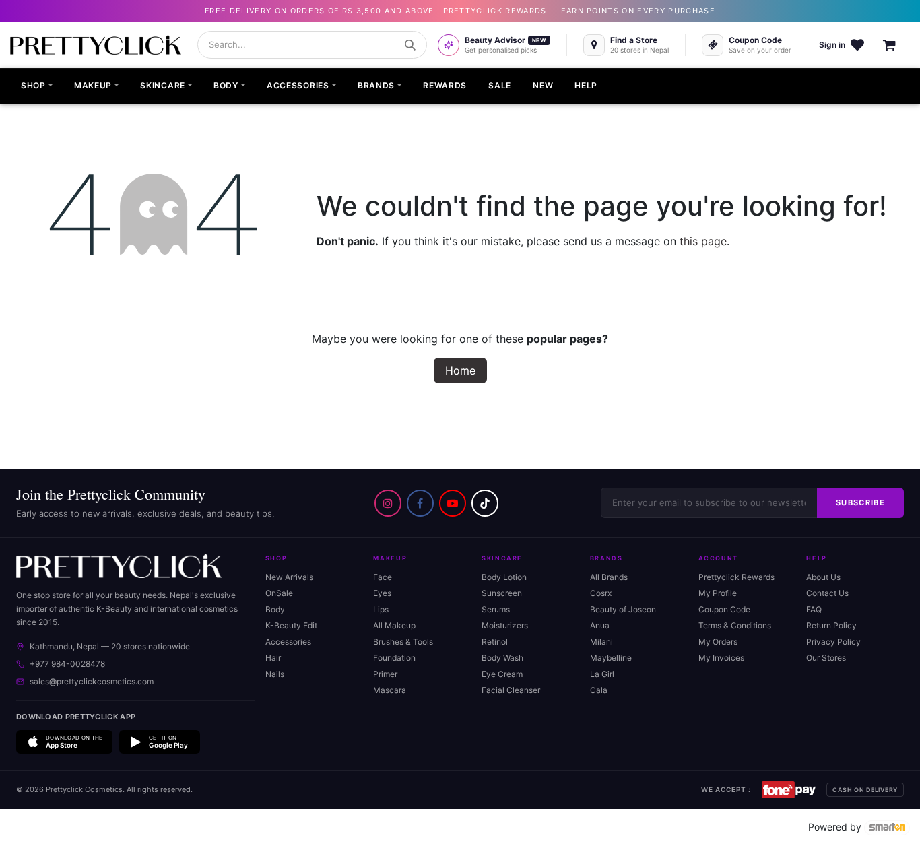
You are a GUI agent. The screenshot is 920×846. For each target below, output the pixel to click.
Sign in (832, 45)
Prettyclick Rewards (736, 577)
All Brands (609, 577)
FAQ (814, 609)
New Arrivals (289, 577)
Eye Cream (502, 674)
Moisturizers (505, 625)
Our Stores (826, 658)
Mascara (389, 690)
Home (460, 370)
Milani (601, 642)
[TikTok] (484, 503)
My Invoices (721, 658)
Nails (274, 674)
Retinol (495, 642)
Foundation (394, 658)
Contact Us (827, 593)
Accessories (288, 642)
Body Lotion (504, 577)
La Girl (602, 674)
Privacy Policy (833, 642)
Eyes (382, 593)
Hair (273, 658)
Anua (600, 625)
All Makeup (394, 625)
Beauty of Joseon (623, 609)
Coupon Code (724, 609)
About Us (823, 577)
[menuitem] (36, 86)
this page (703, 241)
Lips (381, 609)
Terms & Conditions (734, 625)
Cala (598, 690)
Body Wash (502, 658)
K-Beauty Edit (291, 625)
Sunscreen (502, 593)
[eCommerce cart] (896, 45)
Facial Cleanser (511, 690)
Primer (385, 674)
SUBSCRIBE (860, 502)
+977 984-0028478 (67, 664)
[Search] (410, 45)
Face (382, 577)
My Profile (717, 593)
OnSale (279, 593)
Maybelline (611, 658)
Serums (496, 609)
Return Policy (831, 625)
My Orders (717, 642)
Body (275, 609)
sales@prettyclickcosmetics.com (92, 681)
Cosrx (601, 593)
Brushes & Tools (403, 642)
